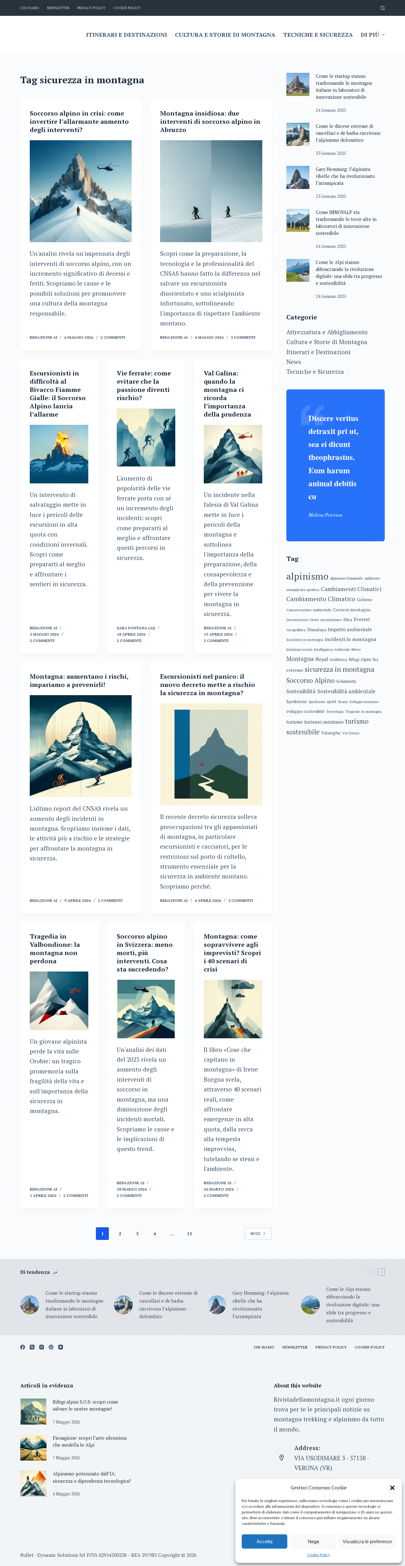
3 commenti (243, 337)
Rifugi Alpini (360, 659)
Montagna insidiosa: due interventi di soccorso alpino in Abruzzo (210, 121)
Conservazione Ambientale (309, 609)
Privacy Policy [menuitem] (91, 8)
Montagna (300, 659)
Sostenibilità (301, 691)
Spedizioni (316, 702)
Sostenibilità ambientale (346, 691)
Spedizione (296, 701)
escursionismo (331, 620)
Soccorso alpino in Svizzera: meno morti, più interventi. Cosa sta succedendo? (145, 952)
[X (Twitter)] (32, 1347)
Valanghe (331, 733)
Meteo (356, 649)
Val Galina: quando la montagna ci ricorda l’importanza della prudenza (227, 393)
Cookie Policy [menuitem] (126, 8)
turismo (294, 722)
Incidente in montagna (304, 640)
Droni (314, 620)
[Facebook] (22, 1347)
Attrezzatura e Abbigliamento (327, 332)
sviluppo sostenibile (305, 711)
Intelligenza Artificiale (332, 649)
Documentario (297, 620)
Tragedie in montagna (363, 711)
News (293, 362)
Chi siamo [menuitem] (29, 8)
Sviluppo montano (363, 701)
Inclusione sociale (299, 649)
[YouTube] (60, 1347)
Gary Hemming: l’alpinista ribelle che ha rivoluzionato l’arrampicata (345, 176)
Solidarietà (346, 681)
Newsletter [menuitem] (58, 8)
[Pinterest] (51, 1347)
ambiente (372, 578)
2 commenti (112, 337)
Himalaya (316, 629)
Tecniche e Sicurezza (315, 371)
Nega (313, 1541)
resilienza (338, 659)
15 (189, 1233)
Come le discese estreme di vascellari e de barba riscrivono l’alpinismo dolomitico (348, 133)
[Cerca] (383, 8)
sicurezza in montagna (339, 669)
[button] (392, 1488)
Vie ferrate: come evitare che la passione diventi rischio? (144, 385)
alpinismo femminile (346, 578)
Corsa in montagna (351, 610)
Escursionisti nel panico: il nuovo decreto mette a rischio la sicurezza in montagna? (207, 684)
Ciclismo (364, 599)
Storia (343, 701)
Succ (255, 1233)
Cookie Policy (318, 1554)
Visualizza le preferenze (367, 1541)
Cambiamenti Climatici (351, 589)
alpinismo (307, 576)
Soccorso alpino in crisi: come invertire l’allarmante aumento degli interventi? (79, 121)
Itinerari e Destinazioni (318, 352)
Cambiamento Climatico (320, 599)
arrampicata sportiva (302, 589)
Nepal (321, 659)
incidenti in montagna (351, 639)
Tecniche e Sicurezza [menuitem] (318, 34)
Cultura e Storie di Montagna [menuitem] (225, 34)
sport (331, 701)
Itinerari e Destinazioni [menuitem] (126, 34)
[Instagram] (41, 1347)
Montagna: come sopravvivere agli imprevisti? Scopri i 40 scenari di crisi (232, 952)
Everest (362, 619)
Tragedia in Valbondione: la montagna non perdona (55, 948)
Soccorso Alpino (310, 680)
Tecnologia (335, 711)
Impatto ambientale (350, 629)
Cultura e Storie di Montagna (326, 342)
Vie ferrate (350, 733)
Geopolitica (296, 629)
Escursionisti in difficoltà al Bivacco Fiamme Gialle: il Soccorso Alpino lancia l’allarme (58, 393)
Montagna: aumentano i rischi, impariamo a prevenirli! (79, 680)
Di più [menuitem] (370, 34)
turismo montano (324, 722)
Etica (347, 619)
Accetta (264, 1541)
